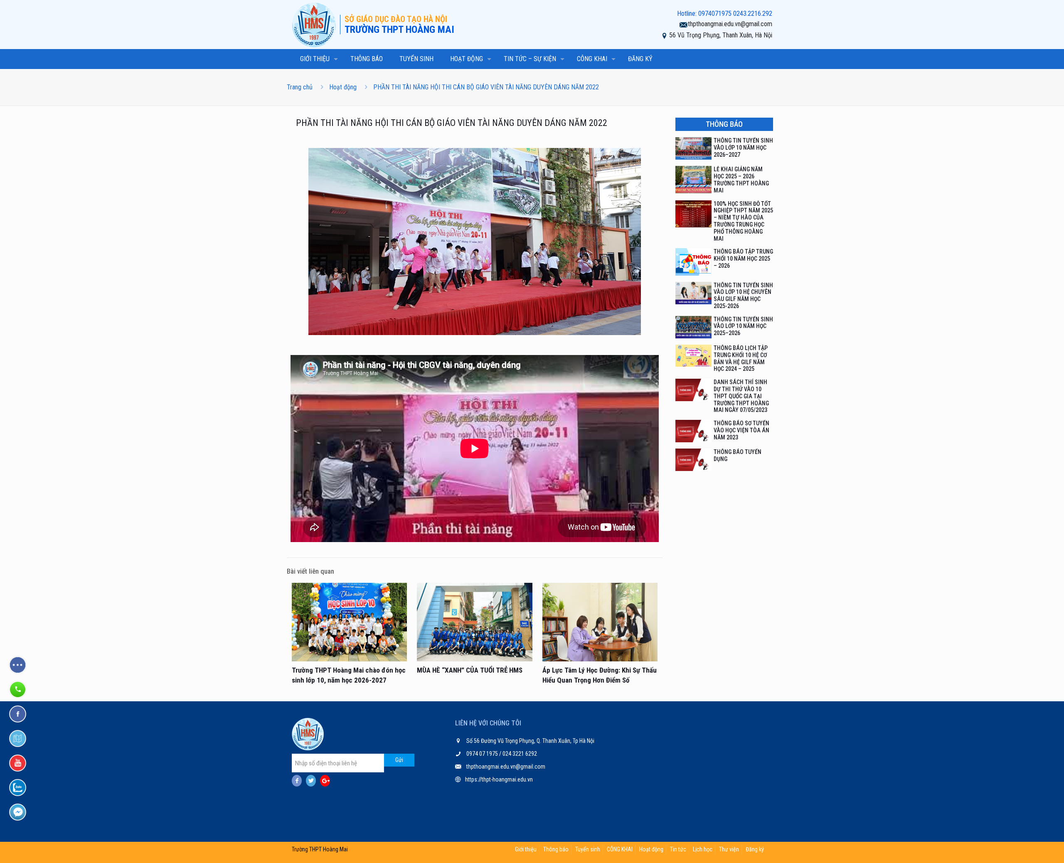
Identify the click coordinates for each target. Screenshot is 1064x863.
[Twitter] (311, 781)
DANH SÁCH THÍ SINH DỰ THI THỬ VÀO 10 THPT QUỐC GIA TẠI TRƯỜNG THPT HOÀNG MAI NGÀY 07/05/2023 (741, 396)
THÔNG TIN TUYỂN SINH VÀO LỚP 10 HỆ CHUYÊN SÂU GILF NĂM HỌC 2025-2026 (743, 295)
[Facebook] (297, 781)
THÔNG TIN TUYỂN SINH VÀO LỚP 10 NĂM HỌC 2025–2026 (743, 326)
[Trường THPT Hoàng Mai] (316, 24)
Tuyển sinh (587, 849)
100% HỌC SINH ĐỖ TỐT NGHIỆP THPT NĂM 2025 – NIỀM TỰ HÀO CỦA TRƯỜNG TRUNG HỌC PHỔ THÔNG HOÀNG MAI (743, 221)
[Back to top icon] (1024, 846)
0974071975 (715, 13)
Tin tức (678, 849)
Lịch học (702, 849)
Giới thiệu (526, 849)
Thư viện (729, 849)
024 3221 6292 (519, 753)
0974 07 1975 (482, 753)
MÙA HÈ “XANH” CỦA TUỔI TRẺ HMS (469, 670)
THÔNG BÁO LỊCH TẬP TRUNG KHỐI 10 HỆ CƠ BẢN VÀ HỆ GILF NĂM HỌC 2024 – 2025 (741, 358)
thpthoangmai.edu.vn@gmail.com (730, 24)
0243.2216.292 (752, 13)
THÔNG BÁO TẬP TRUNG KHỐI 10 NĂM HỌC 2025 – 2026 (743, 258)
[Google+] (325, 781)
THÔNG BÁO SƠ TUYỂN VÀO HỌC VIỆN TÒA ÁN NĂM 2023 (741, 430)
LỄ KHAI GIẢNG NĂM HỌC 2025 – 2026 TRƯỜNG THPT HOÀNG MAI (741, 179)
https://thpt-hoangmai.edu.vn (499, 779)
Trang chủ (300, 87)
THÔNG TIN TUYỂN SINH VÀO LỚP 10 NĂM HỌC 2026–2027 (743, 147)
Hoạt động (343, 87)
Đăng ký (755, 849)
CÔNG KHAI (620, 849)
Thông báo (556, 849)
